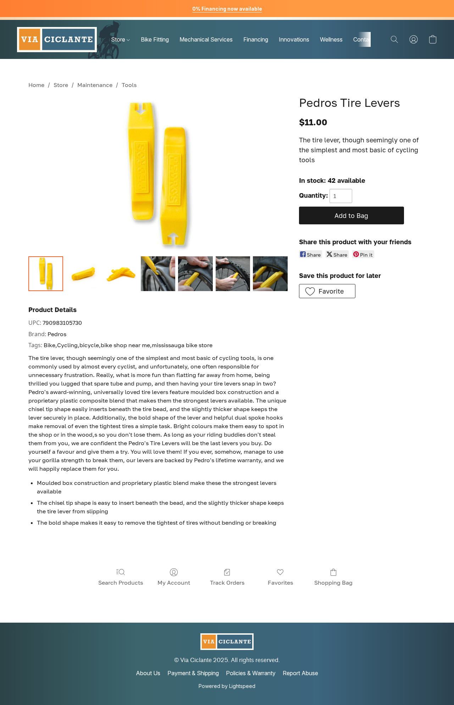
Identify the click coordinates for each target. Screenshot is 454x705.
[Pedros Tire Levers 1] (83, 273)
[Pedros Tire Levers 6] (270, 273)
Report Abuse (300, 673)
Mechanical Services (206, 39)
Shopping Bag (333, 582)
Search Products (120, 582)
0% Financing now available (227, 9)
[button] (57, 39)
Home (36, 84)
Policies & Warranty (251, 673)
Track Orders (227, 582)
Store (119, 39)
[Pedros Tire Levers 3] (158, 273)
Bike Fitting (155, 39)
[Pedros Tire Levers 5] (233, 273)
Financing (255, 39)
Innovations (294, 39)
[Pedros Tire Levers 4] (195, 273)
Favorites (280, 582)
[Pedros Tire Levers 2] (120, 273)
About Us (148, 673)
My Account (173, 582)
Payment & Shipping (193, 673)
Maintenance (94, 84)
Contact (363, 39)
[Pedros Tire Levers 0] (45, 273)
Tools (129, 84)
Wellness (331, 39)
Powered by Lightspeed (227, 686)
